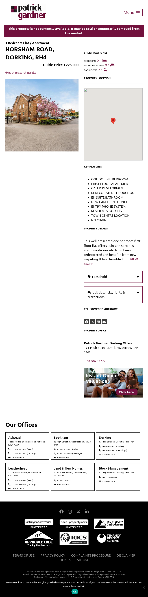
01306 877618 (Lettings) (115, 450)
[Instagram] (70, 511)
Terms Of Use (23, 555)
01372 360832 (64, 480)
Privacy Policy (52, 555)
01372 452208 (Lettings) (69, 453)
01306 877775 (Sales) (113, 446)
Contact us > (18, 457)
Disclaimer (126, 555)
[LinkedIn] (87, 511)
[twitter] (92, 321)
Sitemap (83, 560)
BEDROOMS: (90, 61)
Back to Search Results (22, 72)
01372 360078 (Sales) (22, 480)
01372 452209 (110, 477)
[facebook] (86, 321)
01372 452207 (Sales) (68, 449)
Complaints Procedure (91, 555)
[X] (78, 511)
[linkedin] (98, 321)
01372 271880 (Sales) (22, 449)
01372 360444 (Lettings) (24, 484)
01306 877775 (97, 361)
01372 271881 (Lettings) (24, 453)
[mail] (104, 321)
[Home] (28, 18)
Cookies (64, 560)
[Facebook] (61, 511)
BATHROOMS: (90, 70)
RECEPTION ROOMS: (94, 65)
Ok (75, 591)
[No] (143, 587)
